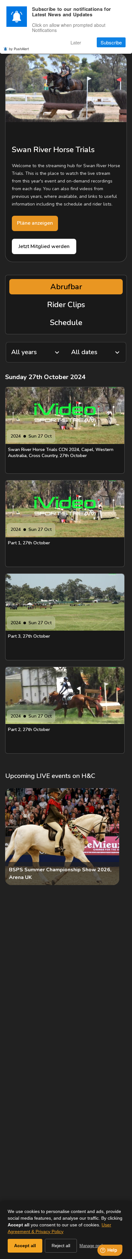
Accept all (25, 1245)
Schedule (66, 322)
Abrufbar (66, 287)
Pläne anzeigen (35, 223)
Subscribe (111, 42)
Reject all (61, 1245)
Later (75, 42)
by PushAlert (19, 48)
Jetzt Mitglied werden (44, 246)
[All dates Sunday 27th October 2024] (96, 352)
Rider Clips (66, 304)
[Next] (117, 837)
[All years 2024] (36, 352)
